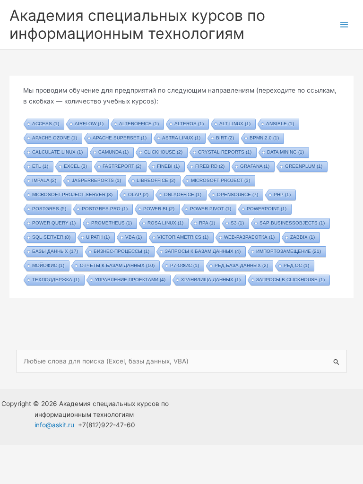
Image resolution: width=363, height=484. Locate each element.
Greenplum (303, 166)
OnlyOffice (182, 194)
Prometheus (111, 222)
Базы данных (55, 251)
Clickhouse (163, 152)
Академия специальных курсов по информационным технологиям (137, 24)
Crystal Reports (224, 152)
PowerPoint (266, 208)
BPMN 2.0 (264, 137)
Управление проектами (130, 279)
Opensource (237, 194)
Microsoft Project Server (72, 194)
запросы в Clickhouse (290, 279)
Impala (44, 180)
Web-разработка (249, 237)
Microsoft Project (220, 180)
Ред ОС (296, 265)
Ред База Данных (241, 265)
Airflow (89, 123)
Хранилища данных (211, 279)
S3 (237, 222)
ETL (40, 166)
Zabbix (302, 237)
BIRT (225, 137)
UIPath (98, 237)
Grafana (254, 166)
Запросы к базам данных (203, 251)
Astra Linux (181, 137)
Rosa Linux (165, 222)
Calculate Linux (57, 152)
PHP (282, 194)
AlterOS (189, 123)
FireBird (210, 166)
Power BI (158, 208)
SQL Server (51, 237)
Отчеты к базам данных (117, 265)
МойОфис (48, 265)
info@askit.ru (54, 425)
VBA (133, 237)
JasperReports (96, 180)
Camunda (113, 152)
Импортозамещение (288, 251)
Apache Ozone (54, 137)
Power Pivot (210, 208)
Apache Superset (120, 137)
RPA (207, 222)
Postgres (49, 208)
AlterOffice (139, 123)
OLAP (138, 194)
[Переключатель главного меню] (344, 25)
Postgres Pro (105, 208)
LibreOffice (156, 180)
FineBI (168, 166)
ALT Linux (235, 123)
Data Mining (285, 152)
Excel (75, 166)
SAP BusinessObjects (292, 222)
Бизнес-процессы (121, 251)
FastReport (122, 166)
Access (45, 123)
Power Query (54, 222)
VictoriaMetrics (182, 237)
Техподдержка (55, 279)
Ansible (280, 123)
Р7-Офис (184, 265)
